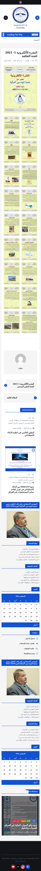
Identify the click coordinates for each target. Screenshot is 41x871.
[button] (27, 792)
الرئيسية (36, 40)
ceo (32, 61)
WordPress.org (29, 654)
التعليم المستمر (29, 423)
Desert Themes (20, 861)
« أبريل (35, 625)
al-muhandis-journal (27, 420)
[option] (20, 816)
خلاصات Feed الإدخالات (27, 643)
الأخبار (27, 61)
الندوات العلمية (12, 423)
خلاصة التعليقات (29, 648)
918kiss (16, 420)
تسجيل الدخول (30, 638)
